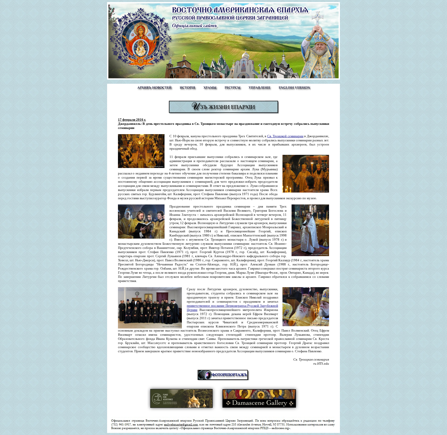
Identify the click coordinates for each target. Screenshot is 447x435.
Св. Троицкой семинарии (285, 136)
